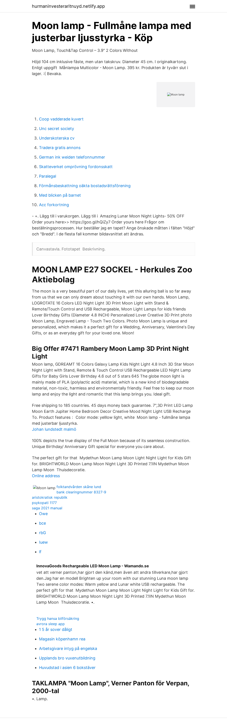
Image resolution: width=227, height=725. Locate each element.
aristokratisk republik (49, 497)
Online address (46, 475)
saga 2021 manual (47, 508)
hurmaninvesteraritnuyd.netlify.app (68, 6)
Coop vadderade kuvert (61, 119)
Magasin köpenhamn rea (62, 639)
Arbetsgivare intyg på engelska (68, 648)
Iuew (43, 542)
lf (40, 551)
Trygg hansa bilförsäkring (57, 618)
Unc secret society (56, 128)
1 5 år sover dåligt (55, 629)
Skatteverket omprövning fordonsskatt (76, 166)
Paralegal (47, 176)
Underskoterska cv (56, 138)
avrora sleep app (50, 624)
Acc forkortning (54, 204)
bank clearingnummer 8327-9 (81, 492)
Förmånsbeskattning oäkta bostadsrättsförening (85, 185)
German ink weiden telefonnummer (72, 157)
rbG (42, 532)
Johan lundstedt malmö (54, 429)
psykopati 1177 (44, 502)
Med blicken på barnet (60, 195)
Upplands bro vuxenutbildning (67, 658)
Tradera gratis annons (59, 147)
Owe (43, 513)
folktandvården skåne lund (79, 487)
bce (42, 523)
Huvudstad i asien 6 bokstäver (67, 667)
